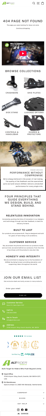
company (22, 393)
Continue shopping (23, 28)
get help (22, 404)
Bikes (22, 398)
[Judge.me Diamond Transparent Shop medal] (12, 345)
